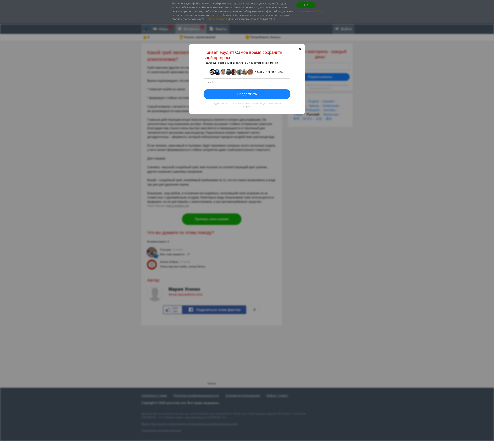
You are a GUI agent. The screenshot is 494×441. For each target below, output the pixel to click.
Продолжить (247, 93)
